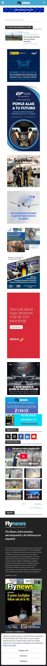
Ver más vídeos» (36, 508)
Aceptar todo (23, 650)
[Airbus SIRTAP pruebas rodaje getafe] (14, 495)
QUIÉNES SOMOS (11, 575)
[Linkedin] (27, 436)
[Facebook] (21, 436)
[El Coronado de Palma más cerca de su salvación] (14, 36)
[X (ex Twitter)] (8, 436)
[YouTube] (34, 436)
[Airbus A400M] (33, 484)
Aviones (26, 32)
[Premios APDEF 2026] (33, 495)
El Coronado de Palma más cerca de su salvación (32, 39)
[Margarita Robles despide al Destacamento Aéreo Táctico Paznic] (14, 473)
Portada (7, 20)
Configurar (23, 661)
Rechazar (23, 656)
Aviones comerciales (31, 34)
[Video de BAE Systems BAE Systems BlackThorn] (33, 473)
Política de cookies (9, 645)
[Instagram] (14, 436)
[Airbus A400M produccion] (14, 484)
